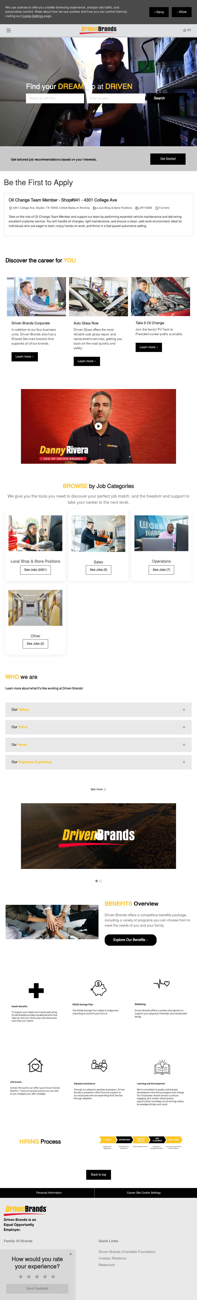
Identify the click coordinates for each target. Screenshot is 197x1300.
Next (173, 839)
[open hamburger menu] (8, 30)
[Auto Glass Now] (98, 324)
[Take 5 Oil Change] (160, 324)
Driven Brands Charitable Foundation (126, 1252)
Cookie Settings (32, 16)
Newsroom (106, 1265)
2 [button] (100, 881)
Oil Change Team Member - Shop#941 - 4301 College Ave (63, 200)
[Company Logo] (99, 30)
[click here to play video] (98, 426)
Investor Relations (112, 1258)
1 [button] (96, 881)
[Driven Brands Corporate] (36, 324)
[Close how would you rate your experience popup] (71, 1254)
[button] (159, 98)
